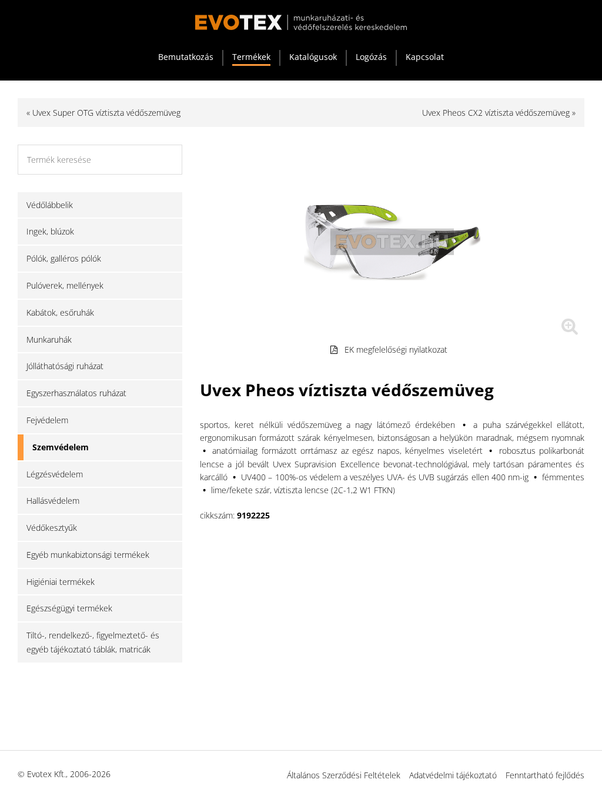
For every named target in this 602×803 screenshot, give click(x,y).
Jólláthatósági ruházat (64, 366)
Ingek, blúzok (50, 231)
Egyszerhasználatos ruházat (76, 393)
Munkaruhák (49, 339)
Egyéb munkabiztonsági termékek (87, 554)
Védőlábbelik (49, 204)
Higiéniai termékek (60, 581)
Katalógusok (313, 56)
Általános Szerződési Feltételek (343, 775)
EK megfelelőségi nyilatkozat (396, 349)
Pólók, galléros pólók (63, 258)
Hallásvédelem (52, 500)
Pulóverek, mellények (64, 285)
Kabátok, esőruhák (60, 312)
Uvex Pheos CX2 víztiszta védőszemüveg (496, 112)
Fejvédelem (47, 420)
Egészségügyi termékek (69, 608)
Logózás (371, 56)
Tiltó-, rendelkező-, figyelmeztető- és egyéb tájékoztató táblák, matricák (92, 642)
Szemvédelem (60, 447)
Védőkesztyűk (51, 527)
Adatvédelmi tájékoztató (453, 775)
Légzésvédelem (54, 474)
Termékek (251, 56)
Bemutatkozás (185, 56)
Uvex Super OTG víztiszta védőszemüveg (106, 112)
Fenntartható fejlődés (545, 775)
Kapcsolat (425, 56)
